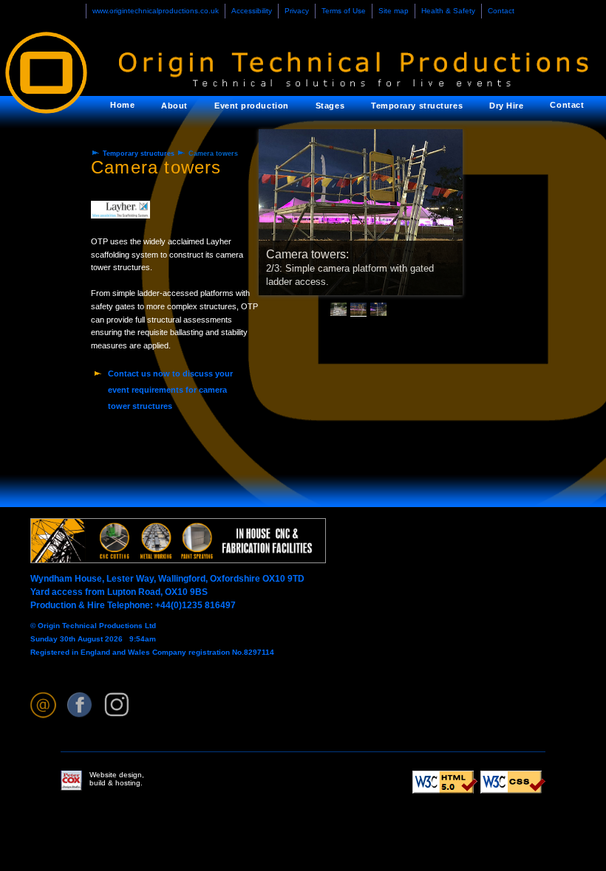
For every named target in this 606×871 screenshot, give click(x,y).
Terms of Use (343, 11)
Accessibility (251, 11)
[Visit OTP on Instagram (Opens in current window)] (117, 705)
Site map (393, 11)
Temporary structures (417, 105)
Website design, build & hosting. (116, 779)
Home (122, 104)
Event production (251, 105)
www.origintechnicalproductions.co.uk (155, 11)
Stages (330, 105)
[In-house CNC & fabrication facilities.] (178, 561)
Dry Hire (506, 105)
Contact (501, 11)
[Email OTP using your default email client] (43, 705)
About (174, 105)
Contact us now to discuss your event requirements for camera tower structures (170, 389)
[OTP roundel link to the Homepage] (59, 64)
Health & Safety (448, 11)
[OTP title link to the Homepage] (344, 64)
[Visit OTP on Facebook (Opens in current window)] (80, 705)
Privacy (297, 11)
